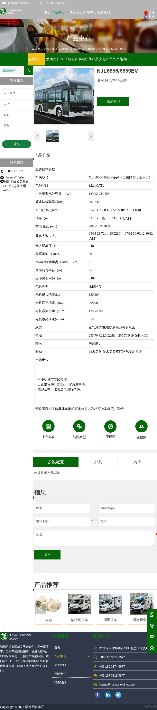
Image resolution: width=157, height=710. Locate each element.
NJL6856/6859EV (114, 49)
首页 (38, 49)
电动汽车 (64, 49)
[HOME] (12, 11)
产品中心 (49, 49)
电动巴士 (94, 49)
